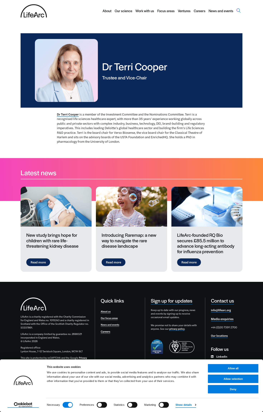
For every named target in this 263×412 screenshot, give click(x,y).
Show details (184, 404)
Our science (123, 10)
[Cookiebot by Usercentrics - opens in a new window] (23, 405)
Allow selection (233, 378)
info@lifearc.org (221, 310)
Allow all (233, 368)
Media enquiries (222, 319)
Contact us (222, 300)
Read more (40, 262)
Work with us (144, 10)
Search (239, 10)
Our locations (219, 335)
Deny (233, 389)
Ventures (184, 10)
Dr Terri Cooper (68, 114)
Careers (199, 10)
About (107, 10)
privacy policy (177, 328)
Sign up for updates (171, 300)
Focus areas (166, 10)
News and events (221, 10)
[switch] (102, 405)
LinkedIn (221, 356)
